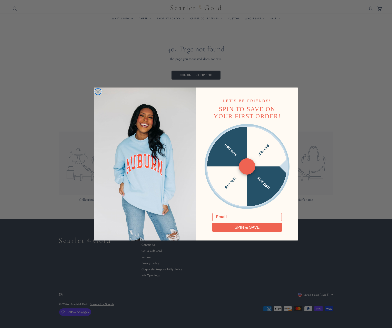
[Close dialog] (98, 91)
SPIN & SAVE (247, 227)
